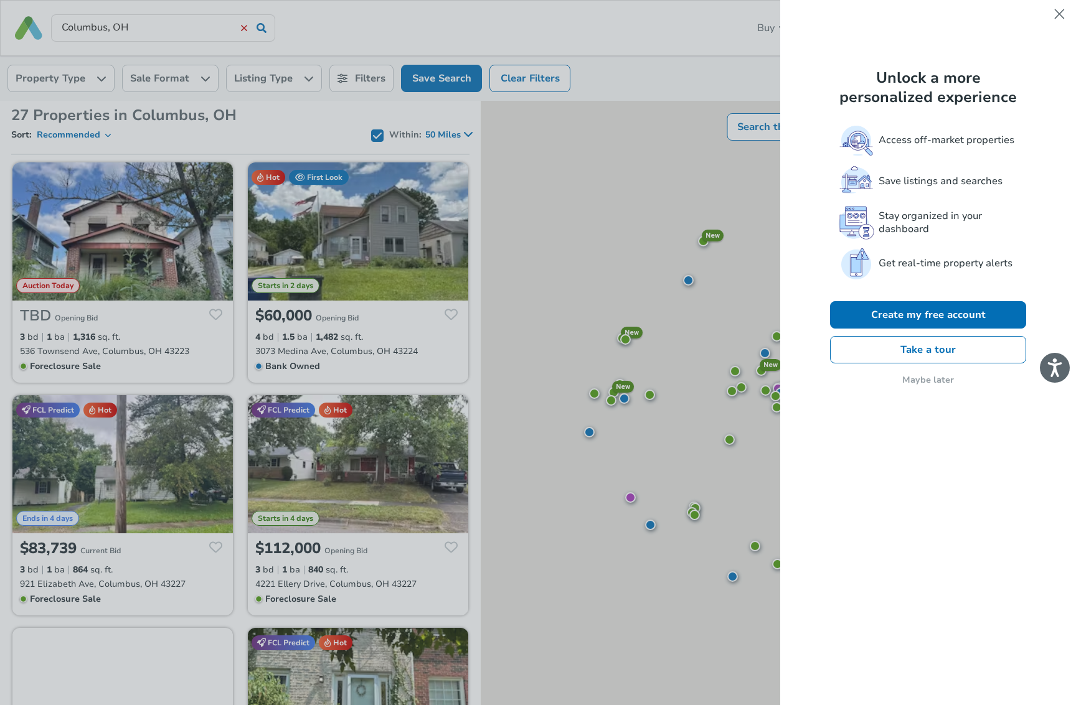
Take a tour (928, 350)
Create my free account (928, 315)
